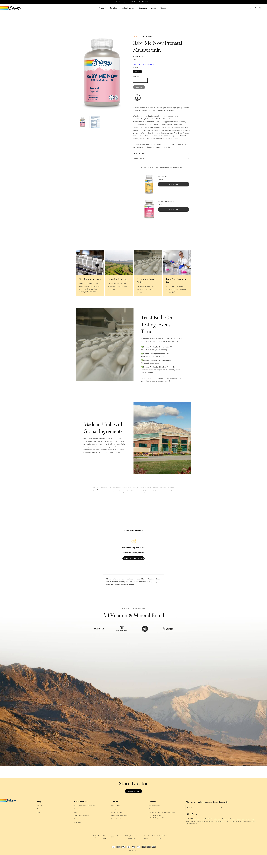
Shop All (40, 805)
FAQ (75, 812)
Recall (76, 819)
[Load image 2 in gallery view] (95, 122)
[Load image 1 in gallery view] (82, 122)
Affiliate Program (117, 812)
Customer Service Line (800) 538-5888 (162, 812)
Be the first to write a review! (133, 558)
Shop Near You (133, 791)
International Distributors (119, 815)
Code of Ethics (146, 837)
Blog (38, 812)
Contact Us (78, 809)
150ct (137, 71)
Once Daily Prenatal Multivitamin (166, 201)
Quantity (136, 76)
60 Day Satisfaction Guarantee (84, 805)
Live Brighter (115, 805)
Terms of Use (96, 837)
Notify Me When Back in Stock (143, 64)
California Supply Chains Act (160, 837)
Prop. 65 (118, 837)
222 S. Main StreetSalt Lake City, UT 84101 (156, 817)
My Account (152, 809)
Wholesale (77, 822)
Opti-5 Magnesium (162, 176)
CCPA (113, 837)
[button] (114, 8)
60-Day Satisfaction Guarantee (131, 837)
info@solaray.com (154, 805)
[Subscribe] (221, 807)
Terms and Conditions (81, 815)
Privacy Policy (105, 837)
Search (39, 809)
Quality (113, 809)
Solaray (136, 850)
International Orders (118, 819)
